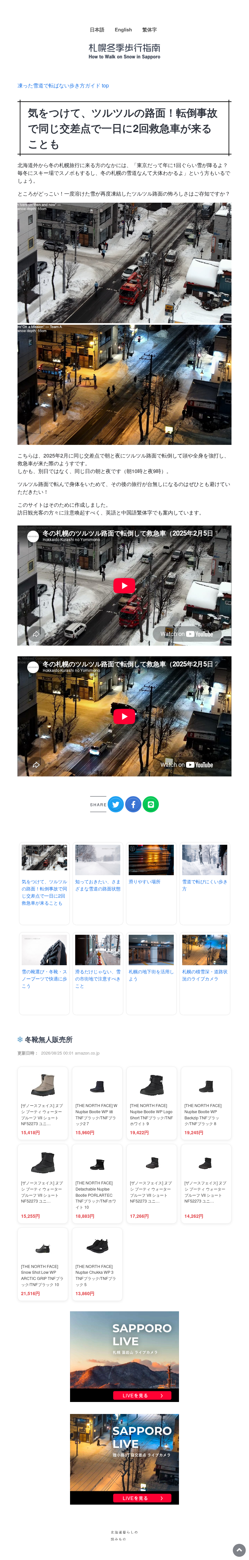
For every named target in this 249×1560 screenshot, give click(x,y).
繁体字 (149, 29)
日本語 (97, 29)
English (123, 29)
